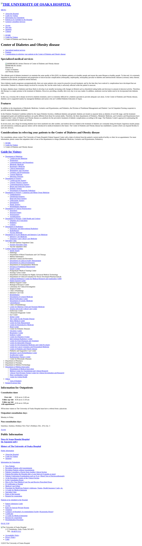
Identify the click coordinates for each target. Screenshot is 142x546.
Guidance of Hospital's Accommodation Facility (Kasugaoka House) (29, 512)
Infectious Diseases (16, 176)
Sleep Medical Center (17, 321)
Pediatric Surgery (16, 188)
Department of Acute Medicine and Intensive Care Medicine (26, 235)
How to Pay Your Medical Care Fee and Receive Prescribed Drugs (28, 482)
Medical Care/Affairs (12, 486)
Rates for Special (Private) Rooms (17, 508)
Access (7, 25)
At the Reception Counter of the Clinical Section (22, 478)
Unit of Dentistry (16, 381)
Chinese (8, 31)
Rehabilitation (15, 295)
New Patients (10, 466)
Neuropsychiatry (15, 213)
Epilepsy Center (15, 335)
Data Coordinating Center (19, 375)
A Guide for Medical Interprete (16, 490)
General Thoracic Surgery (19, 182)
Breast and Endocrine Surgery (20, 186)
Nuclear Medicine (16, 233)
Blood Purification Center (19, 299)
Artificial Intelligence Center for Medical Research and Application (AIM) (36, 279)
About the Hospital (12, 14)
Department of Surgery (13, 178)
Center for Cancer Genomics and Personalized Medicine (29, 347)
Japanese (8, 29)
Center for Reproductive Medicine (22, 325)
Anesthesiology (15, 217)
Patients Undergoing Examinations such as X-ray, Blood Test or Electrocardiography (35, 476)
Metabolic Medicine (17, 164)
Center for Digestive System (20, 337)
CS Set (7, 506)
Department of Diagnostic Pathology (22, 190)
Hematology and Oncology (19, 170)
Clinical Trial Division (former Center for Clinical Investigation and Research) (37, 373)
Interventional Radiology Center (21, 339)
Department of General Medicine (21, 297)
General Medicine (16, 174)
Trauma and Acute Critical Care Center (23, 309)
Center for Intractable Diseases (20, 343)
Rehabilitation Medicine (18, 206)
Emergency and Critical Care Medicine (23, 239)
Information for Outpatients (14, 18)
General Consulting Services (15, 22)
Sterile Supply (15, 251)
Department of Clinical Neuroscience (18, 208)
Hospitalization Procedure (14, 520)
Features (8, 52)
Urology (13, 225)
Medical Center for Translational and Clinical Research (29, 371)
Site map (8, 27)
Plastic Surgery (15, 204)
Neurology (13, 210)
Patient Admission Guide (14, 504)
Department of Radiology (14, 227)
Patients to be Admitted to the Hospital (18, 20)
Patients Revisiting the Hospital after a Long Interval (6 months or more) (30, 474)
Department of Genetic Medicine (21, 301)
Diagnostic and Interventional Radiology (24, 229)
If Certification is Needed (14, 484)
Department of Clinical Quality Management (25, 261)
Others (7, 379)
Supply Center (15, 269)
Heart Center (14, 327)
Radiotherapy (14, 231)
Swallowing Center (16, 355)
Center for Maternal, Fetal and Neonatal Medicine (27, 307)
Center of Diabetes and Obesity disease (23, 349)
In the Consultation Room (14, 480)
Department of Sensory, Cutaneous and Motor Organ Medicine (27, 192)
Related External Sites (13, 383)
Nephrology (14, 160)
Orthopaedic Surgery (17, 200)
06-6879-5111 (16, 531)
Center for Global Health (18, 377)
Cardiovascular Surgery (18, 180)
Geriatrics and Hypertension (19, 172)
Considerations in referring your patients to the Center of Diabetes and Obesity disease (35, 54)
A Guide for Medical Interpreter (16, 516)
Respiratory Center (16, 333)
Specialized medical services (15, 50)
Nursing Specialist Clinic (18, 245)
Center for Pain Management (20, 323)
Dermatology (14, 202)
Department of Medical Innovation (17, 367)
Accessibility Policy (12, 535)
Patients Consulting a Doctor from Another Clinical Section (26, 472)
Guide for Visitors (11, 16)
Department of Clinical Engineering (22, 263)
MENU (3, 10)
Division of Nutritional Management (22, 267)
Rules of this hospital (12, 494)
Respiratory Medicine (17, 166)
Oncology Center (16, 331)
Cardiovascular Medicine (18, 158)
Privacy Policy (10, 537)
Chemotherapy (15, 303)
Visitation (8, 510)
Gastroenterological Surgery (19, 184)
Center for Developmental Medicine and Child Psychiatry (30, 345)
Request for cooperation (13, 496)
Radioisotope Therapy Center (20, 357)
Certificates (9, 514)
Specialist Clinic (11, 241)
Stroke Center (14, 317)
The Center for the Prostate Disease (22, 319)
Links (7, 539)
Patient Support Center (18, 281)
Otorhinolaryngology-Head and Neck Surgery (18, 197)
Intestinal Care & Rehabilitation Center (23, 353)
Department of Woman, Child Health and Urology (22, 219)
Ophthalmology (15, 194)
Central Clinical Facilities (14, 249)
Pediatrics (13, 223)
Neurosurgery (14, 215)
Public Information (7, 451)
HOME (8, 35)
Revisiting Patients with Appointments (18, 468)
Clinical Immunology (17, 168)
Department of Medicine (13, 156)
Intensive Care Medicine (18, 237)
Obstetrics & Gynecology (19, 221)
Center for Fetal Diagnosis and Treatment (24, 341)
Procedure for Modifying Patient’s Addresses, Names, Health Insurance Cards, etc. (34, 488)
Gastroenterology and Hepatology (22, 162)
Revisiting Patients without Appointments (19, 470)
